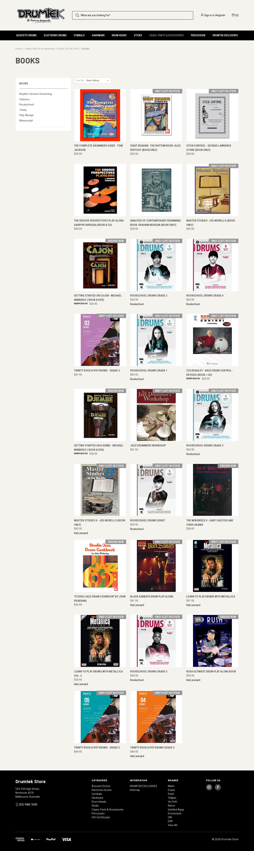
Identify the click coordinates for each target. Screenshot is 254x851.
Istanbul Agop (176, 809)
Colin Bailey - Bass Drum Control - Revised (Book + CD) (209, 372)
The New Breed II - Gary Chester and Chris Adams (209, 522)
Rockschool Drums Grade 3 (205, 445)
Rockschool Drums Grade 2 (148, 295)
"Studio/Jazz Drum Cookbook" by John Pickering (100, 598)
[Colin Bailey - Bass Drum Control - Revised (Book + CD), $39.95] (212, 340)
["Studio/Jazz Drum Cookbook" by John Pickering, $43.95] (100, 566)
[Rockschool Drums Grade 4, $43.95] (212, 265)
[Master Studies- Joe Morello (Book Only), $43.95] (212, 190)
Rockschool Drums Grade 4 (205, 295)
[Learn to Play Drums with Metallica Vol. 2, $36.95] (100, 641)
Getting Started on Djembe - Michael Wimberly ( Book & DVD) (98, 447)
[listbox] (98, 80)
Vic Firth (172, 801)
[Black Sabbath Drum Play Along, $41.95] (156, 566)
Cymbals (79, 35)
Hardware (98, 35)
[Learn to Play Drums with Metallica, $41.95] (212, 566)
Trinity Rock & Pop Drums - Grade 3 (97, 370)
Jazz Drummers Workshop (148, 445)
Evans (171, 790)
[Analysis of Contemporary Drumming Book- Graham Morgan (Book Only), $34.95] (156, 190)
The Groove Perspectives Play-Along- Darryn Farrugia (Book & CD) (99, 223)
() (237, 15)
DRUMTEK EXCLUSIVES (225, 35)
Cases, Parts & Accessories (166, 35)
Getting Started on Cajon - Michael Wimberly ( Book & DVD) (98, 298)
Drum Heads (119, 35)
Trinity (23, 110)
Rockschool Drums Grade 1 (148, 370)
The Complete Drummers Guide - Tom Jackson (98, 148)
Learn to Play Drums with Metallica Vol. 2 (98, 673)
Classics (24, 99)
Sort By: (80, 80)
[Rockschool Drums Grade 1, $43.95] (156, 340)
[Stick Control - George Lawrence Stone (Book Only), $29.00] (212, 115)
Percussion (198, 35)
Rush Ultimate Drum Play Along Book (211, 671)
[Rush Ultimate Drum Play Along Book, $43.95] (212, 641)
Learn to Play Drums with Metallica (210, 596)
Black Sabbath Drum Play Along (151, 596)
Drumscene (174, 813)
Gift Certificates (101, 817)
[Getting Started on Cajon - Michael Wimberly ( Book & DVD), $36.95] (100, 265)
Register (220, 15)
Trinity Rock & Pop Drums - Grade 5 (97, 747)
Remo (171, 805)
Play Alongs (26, 115)
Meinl (171, 786)
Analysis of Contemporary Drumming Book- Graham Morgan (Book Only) (155, 223)
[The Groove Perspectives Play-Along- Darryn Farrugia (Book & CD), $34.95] (100, 190)
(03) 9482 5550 (28, 804)
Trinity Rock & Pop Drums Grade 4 (152, 747)
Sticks (138, 35)
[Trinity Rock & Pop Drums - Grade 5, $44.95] (100, 717)
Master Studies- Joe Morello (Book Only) (210, 223)
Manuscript (26, 120)
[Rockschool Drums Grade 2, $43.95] (156, 265)
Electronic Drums (55, 35)
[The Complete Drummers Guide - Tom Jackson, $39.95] (100, 115)
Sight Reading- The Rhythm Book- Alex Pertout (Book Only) (155, 148)
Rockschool (26, 104)
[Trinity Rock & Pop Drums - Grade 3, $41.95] (100, 340)
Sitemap (135, 790)
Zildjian (172, 797)
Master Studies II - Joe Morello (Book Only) (99, 522)
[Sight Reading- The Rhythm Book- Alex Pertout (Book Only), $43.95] (156, 115)
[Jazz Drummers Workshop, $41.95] (156, 415)
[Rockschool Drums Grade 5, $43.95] (156, 641)
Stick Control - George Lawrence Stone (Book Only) (208, 148)
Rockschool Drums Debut (147, 520)
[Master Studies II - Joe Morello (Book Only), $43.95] (100, 490)
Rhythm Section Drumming (35, 94)
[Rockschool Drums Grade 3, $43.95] (212, 415)
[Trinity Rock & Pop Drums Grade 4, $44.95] (156, 717)
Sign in (208, 15)
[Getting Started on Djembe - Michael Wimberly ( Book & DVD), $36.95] (100, 415)
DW (170, 817)
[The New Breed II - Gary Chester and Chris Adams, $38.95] (212, 490)
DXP (170, 821)
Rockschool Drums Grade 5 (148, 671)
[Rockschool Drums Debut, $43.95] (156, 490)
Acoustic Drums (26, 35)
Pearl (171, 793)
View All (172, 825)
